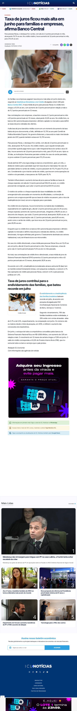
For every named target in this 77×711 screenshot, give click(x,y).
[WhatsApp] (64, 45)
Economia (8, 15)
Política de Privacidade (38, 691)
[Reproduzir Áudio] (10, 92)
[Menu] (3, 3)
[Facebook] (68, 45)
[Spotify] (47, 672)
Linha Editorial (38, 685)
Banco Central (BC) (15, 105)
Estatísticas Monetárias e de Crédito (30, 102)
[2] (19, 578)
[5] (57, 610)
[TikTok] (43, 672)
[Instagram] (29, 672)
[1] (38, 531)
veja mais (71, 503)
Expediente (38, 683)
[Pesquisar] (73, 3)
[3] (57, 578)
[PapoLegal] (61, 45)
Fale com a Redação (38, 688)
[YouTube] (36, 672)
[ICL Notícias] (38, 3)
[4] (19, 610)
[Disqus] (38, 463)
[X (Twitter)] (71, 45)
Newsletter (38, 680)
